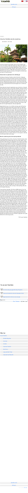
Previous (17, 301)
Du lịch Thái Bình (3, 335)
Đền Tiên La (5, 349)
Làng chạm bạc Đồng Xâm (8, 354)
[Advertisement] (14, 22)
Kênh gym (14, 7)
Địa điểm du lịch (14, 4)
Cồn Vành (5, 341)
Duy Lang (25, 487)
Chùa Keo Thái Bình (7, 346)
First (14, 301)
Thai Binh (1, 36)
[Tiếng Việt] (22, 1)
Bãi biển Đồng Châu (7, 338)
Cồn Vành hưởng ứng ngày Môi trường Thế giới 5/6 (12, 289)
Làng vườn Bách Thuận (7, 352)
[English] (27, 1)
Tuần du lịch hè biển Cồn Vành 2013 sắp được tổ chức (13, 293)
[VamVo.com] (7, 2)
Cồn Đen (5, 343)
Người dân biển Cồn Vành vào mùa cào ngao (11, 296)
